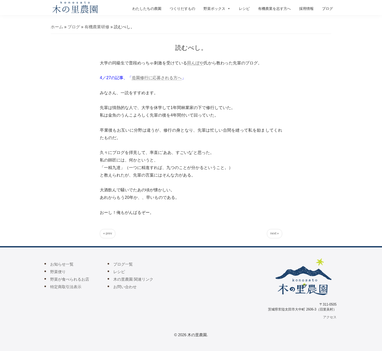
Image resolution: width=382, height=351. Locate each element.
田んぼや (195, 63)
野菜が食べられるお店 (69, 279)
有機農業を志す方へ (274, 8)
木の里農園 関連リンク (133, 279)
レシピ (244, 8)
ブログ (327, 8)
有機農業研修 (96, 27)
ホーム (57, 27)
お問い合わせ (125, 287)
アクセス (330, 317)
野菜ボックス (214, 8)
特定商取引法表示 (65, 287)
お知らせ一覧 (62, 264)
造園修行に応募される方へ (157, 78)
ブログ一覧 (123, 264)
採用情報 (306, 8)
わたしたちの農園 (146, 8)
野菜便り (58, 271)
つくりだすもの (182, 8)
